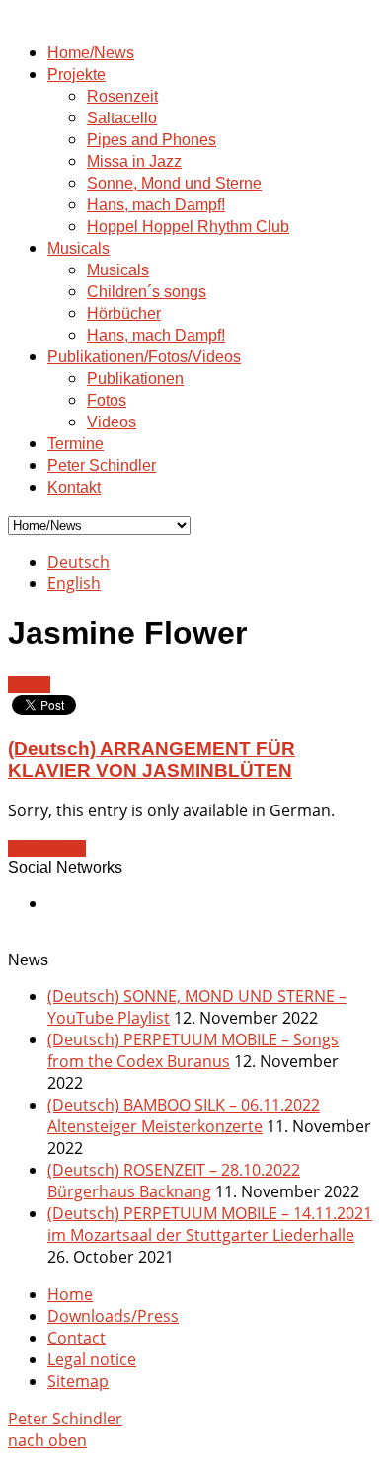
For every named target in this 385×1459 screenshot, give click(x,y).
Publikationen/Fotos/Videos (144, 356)
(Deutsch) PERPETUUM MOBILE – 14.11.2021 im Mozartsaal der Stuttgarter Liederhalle (209, 1224)
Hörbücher (124, 313)
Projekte (76, 74)
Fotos (106, 400)
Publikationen (135, 378)
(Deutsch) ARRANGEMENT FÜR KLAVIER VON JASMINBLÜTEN (151, 759)
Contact (76, 1337)
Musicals (78, 248)
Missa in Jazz (134, 161)
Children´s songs (146, 291)
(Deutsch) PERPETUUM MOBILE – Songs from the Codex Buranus (193, 1050)
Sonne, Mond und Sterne (174, 183)
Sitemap (78, 1381)
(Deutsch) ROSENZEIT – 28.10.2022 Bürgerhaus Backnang (173, 1180)
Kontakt (74, 487)
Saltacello (122, 118)
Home (70, 1294)
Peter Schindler (101, 465)
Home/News (90, 52)
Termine (75, 443)
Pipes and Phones (151, 139)
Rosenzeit (122, 96)
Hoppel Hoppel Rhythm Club (188, 226)
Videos (111, 422)
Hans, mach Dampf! (156, 204)
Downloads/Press (113, 1316)
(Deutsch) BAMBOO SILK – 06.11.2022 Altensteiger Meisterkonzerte (183, 1115)
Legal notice (91, 1359)
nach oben (47, 1440)
